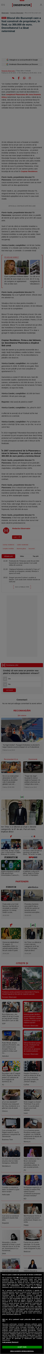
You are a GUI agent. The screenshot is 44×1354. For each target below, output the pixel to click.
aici (17, 1305)
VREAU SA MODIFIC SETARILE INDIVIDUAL (22, 1351)
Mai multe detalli (36, 1287)
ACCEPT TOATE (22, 1347)
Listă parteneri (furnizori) (10, 1342)
